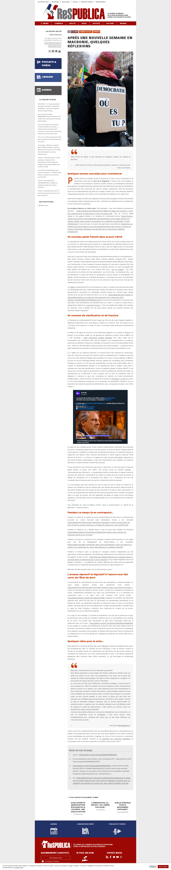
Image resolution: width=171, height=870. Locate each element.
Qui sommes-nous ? (43, 2)
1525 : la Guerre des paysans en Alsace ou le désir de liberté (49, 193)
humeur (96, 32)
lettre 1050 (48, 43)
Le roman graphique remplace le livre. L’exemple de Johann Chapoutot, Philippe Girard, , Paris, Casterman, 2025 (49, 162)
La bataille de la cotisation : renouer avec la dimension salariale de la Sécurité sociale (49, 131)
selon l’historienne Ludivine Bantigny (98, 338)
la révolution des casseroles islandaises (115, 739)
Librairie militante (100, 2)
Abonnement (55, 2)
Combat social (85, 32)
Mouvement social (54, 46)
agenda (47, 89)
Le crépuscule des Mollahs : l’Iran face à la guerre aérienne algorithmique (48, 108)
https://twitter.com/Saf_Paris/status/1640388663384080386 (110, 623)
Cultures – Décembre (44, 158)
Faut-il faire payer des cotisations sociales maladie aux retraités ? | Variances (48, 127)
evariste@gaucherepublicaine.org (53, 40)
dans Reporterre (124, 725)
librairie (47, 76)
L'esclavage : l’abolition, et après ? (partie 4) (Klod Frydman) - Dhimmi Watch (48, 147)
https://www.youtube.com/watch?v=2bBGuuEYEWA (86, 598)
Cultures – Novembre (44, 180)
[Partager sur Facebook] (53, 51)
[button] (127, 368)
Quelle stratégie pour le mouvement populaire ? (123, 806)
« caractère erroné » (93, 305)
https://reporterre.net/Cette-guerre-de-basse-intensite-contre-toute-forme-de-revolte (99, 587)
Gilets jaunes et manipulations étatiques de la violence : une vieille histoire (78, 807)
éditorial (105, 646)
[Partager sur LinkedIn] (56, 51)
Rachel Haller (55, 31)
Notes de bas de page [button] (80, 750)
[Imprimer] (59, 51)
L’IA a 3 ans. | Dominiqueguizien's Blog (49, 137)
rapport (72, 287)
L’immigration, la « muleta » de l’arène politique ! (100, 805)
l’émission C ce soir (118, 379)
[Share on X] (49, 51)
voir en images (117, 269)
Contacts (75, 2)
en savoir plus (18, 867)
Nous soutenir (66, 2)
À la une (74, 32)
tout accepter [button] (163, 866)
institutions (56, 43)
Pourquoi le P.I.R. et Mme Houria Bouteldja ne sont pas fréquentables (49, 119)
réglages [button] (153, 866)
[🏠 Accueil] (69, 31)
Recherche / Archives (87, 2)
